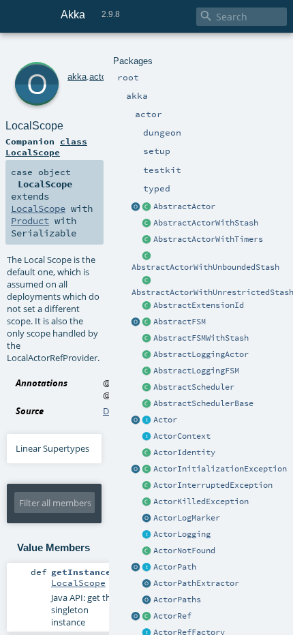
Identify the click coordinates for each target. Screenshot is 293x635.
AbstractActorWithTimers (208, 239)
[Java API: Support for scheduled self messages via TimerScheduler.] (147, 239)
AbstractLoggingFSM (196, 370)
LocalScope (34, 125)
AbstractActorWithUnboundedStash (205, 267)
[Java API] (147, 600)
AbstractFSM (179, 321)
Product (30, 221)
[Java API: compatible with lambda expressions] (136, 207)
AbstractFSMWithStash (201, 338)
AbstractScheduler (193, 387)
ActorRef (172, 616)
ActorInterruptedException (213, 485)
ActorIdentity (184, 452)
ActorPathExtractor (196, 583)
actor (99, 77)
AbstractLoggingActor (201, 354)
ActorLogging (182, 534)
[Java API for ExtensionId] (147, 305)
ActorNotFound (184, 550)
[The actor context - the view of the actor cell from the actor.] (147, 436)
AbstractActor (184, 206)
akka (77, 77)
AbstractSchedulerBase (203, 403)
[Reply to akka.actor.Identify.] (147, 453)
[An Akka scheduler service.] (147, 387)
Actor (165, 419)
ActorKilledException (201, 501)
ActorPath (174, 567)
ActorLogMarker (186, 518)
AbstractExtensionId (198, 305)
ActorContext (182, 436)
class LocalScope (46, 146)
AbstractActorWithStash (205, 223)
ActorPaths (177, 599)
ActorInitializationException (220, 469)
